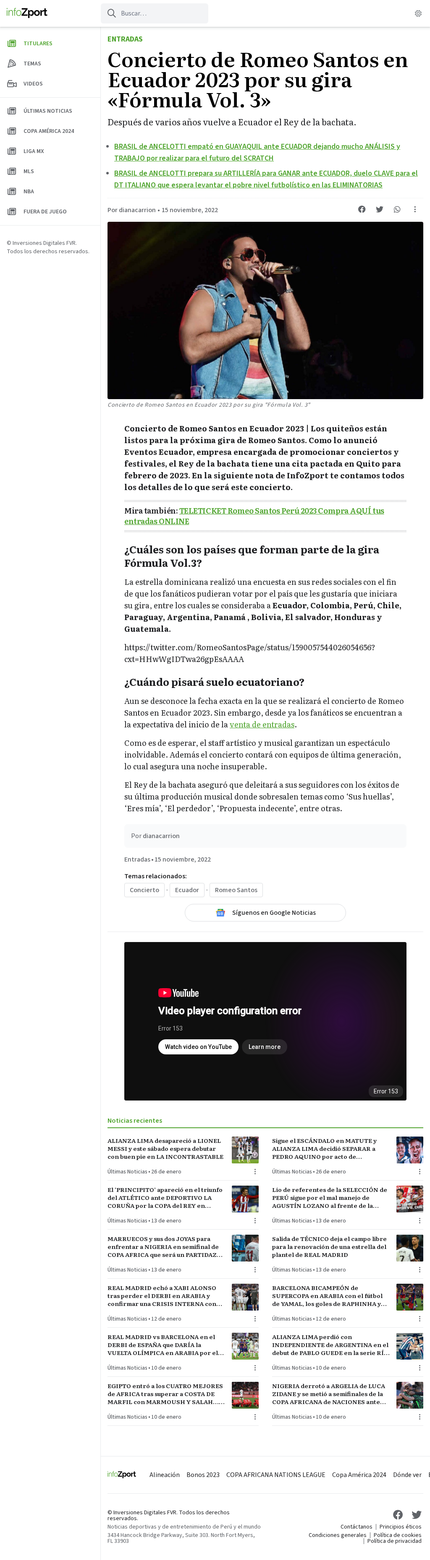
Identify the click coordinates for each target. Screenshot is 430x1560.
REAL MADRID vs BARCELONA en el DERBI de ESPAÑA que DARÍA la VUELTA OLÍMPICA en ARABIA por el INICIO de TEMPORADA (163, 1345)
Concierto (144, 890)
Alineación (164, 1475)
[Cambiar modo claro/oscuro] (418, 13)
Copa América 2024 (359, 1475)
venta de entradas (262, 724)
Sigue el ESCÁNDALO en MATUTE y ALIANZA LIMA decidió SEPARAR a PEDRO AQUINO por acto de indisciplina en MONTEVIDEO (324, 1149)
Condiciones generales (338, 1535)
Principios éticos (401, 1527)
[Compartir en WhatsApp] (397, 209)
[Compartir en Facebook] (362, 209)
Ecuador (187, 890)
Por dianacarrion (132, 210)
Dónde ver (407, 1475)
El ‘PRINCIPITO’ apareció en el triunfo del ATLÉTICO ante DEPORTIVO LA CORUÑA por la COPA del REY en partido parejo (165, 1198)
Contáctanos (356, 1527)
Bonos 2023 (203, 1475)
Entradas (125, 39)
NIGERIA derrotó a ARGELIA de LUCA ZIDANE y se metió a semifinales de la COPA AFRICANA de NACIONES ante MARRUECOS (328, 1394)
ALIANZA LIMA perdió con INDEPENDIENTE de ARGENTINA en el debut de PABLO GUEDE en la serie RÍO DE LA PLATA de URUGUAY (330, 1345)
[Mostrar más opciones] (414, 209)
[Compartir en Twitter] (379, 209)
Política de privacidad (394, 1541)
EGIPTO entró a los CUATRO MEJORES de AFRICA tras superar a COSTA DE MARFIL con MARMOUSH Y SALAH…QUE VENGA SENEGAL (165, 1394)
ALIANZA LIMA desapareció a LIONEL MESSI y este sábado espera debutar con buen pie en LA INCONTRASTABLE (165, 1149)
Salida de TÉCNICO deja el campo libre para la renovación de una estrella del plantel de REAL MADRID (329, 1247)
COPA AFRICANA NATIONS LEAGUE (275, 1475)
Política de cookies (398, 1535)
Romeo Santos (236, 890)
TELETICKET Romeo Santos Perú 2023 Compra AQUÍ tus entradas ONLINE (254, 516)
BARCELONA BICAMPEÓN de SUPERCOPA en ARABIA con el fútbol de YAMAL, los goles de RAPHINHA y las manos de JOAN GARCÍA (327, 1296)
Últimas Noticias (127, 1172)
